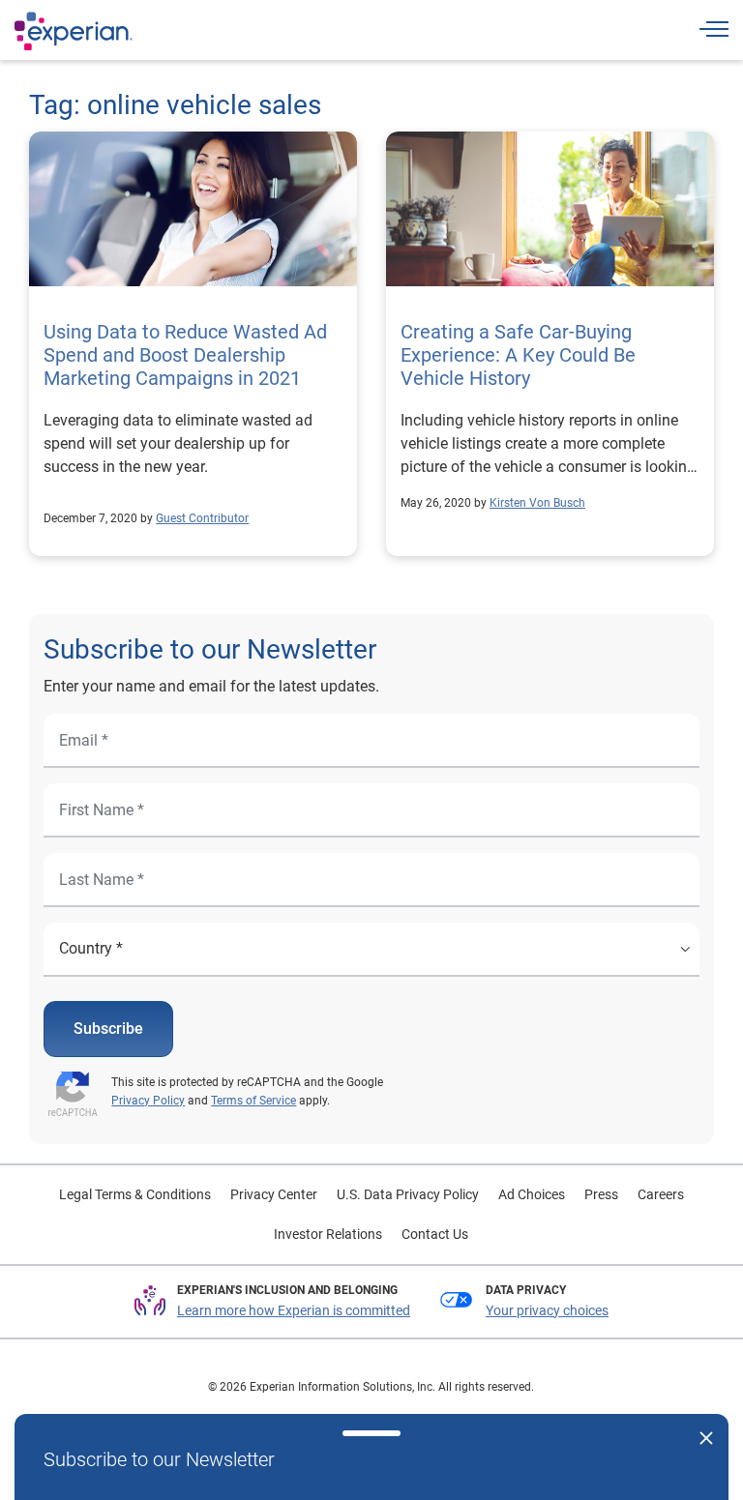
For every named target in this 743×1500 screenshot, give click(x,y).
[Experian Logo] (74, 31)
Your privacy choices (547, 1310)
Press (601, 1194)
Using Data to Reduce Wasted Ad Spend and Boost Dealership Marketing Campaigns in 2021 (185, 355)
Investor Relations (328, 1234)
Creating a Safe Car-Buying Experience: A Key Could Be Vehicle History (518, 355)
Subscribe (108, 1028)
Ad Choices (531, 1194)
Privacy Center (273, 1194)
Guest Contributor (202, 518)
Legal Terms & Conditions (135, 1194)
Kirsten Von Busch (537, 503)
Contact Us (434, 1234)
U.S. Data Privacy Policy (408, 1194)
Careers (661, 1194)
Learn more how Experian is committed (293, 1310)
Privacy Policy (148, 1100)
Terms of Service (253, 1100)
